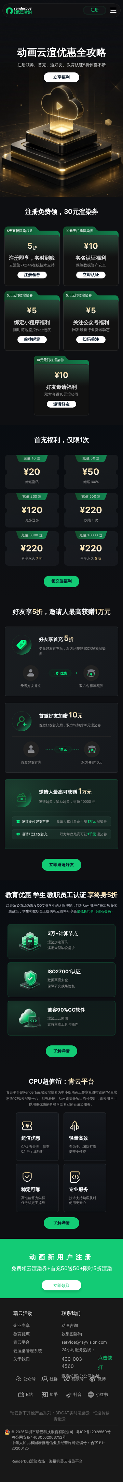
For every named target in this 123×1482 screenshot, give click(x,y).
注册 (95, 10)
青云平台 (21, 1342)
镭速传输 (101, 1412)
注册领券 (32, 274)
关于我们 (21, 1358)
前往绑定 (32, 339)
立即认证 (91, 274)
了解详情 (61, 1050)
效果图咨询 (72, 1333)
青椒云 (60, 1419)
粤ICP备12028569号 (93, 1432)
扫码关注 (91, 339)
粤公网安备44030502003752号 (39, 1437)
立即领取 (61, 1285)
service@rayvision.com (84, 1342)
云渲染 (69, 1461)
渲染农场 (37, 1461)
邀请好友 (61, 404)
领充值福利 (61, 581)
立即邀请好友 (61, 864)
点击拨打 (105, 1362)
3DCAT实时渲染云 (72, 1412)
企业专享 (21, 1325)
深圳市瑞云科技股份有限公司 (49, 1432)
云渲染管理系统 (27, 1350)
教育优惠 (21, 1333)
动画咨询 (70, 1325)
